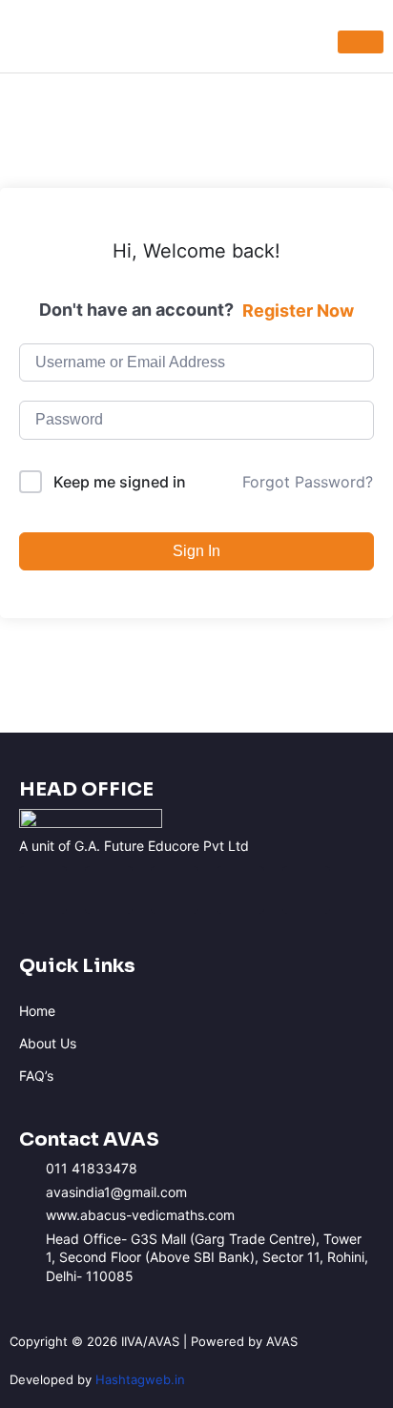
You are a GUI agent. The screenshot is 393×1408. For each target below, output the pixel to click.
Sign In (196, 551)
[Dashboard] (360, 42)
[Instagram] (109, 890)
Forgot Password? (307, 481)
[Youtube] (174, 890)
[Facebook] (43, 890)
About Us (47, 1043)
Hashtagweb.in (140, 1379)
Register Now (298, 310)
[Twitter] (306, 890)
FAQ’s (36, 1075)
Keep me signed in (119, 481)
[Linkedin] (240, 890)
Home (37, 1011)
